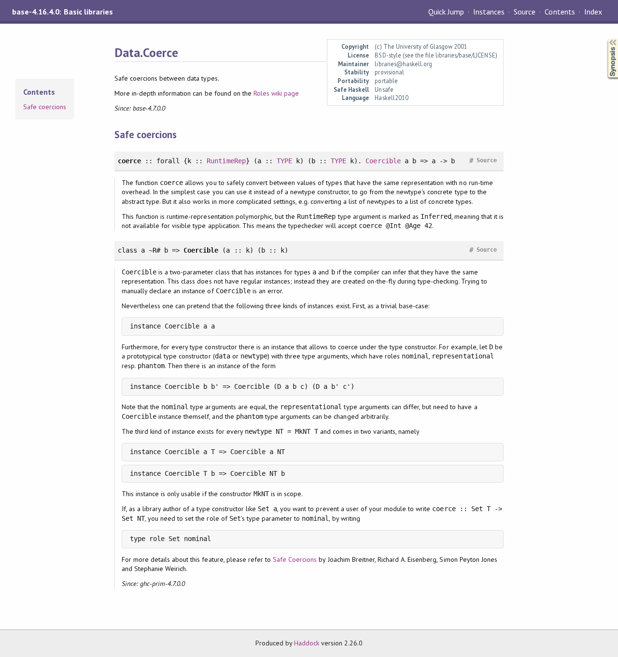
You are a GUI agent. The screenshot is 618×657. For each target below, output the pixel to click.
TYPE (284, 161)
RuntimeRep (226, 161)
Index (593, 11)
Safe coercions (44, 106)
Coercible (382, 161)
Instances (489, 11)
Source (524, 11)
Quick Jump (446, 11)
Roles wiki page (276, 93)
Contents (560, 11)
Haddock (306, 643)
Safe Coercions (295, 559)
